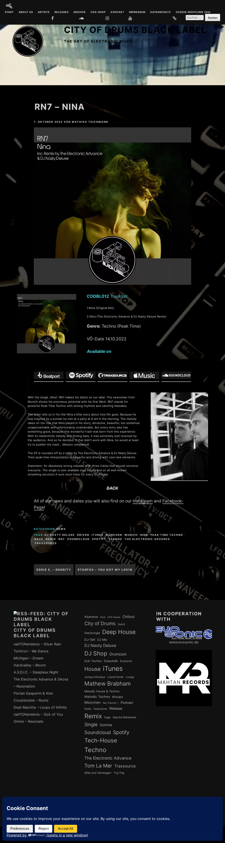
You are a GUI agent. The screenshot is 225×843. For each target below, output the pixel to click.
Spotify (99, 539)
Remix (51, 539)
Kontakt (117, 12)
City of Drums (100, 623)
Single (91, 724)
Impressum (137, 12)
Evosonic (126, 661)
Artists (43, 12)
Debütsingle (92, 633)
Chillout (128, 617)
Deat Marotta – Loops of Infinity (40, 707)
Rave (38, 539)
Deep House (119, 631)
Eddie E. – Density (53, 569)
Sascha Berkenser (124, 717)
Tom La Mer (98, 766)
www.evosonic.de (183, 642)
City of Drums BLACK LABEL (135, 29)
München (114, 534)
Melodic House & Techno (102, 691)
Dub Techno (93, 661)
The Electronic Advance (147, 539)
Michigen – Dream (29, 658)
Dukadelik (111, 661)
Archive (79, 12)
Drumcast (117, 654)
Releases (61, 12)
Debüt (121, 624)
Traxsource (45, 543)
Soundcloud (78, 539)
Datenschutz (160, 12)
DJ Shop (95, 653)
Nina (144, 534)
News (61, 529)
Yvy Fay (119, 772)
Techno (115, 539)
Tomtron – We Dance (31, 651)
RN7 (61, 539)
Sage (107, 717)
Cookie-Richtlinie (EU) (193, 12)
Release (115, 708)
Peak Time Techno (167, 534)
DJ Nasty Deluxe (60, 534)
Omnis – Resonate (28, 721)
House (92, 669)
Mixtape (117, 697)
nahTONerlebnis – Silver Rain (37, 644)
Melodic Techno (97, 697)
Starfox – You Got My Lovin (105, 569)
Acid (102, 617)
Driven (83, 534)
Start (9, 12)
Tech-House (100, 740)
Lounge (130, 677)
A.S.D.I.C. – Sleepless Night (36, 672)
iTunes (97, 534)
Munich (131, 534)
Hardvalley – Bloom (30, 665)
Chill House (113, 617)
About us (26, 12)
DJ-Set (89, 640)
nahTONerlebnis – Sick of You (38, 714)
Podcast (127, 703)
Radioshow (100, 708)
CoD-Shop (98, 12)
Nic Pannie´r (110, 702)
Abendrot (91, 617)
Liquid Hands (115, 677)
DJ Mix (102, 639)
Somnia (106, 725)
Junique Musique (94, 677)
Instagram (143, 501)
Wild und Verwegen (97, 772)
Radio (87, 708)
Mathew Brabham (107, 683)
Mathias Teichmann (90, 121)
